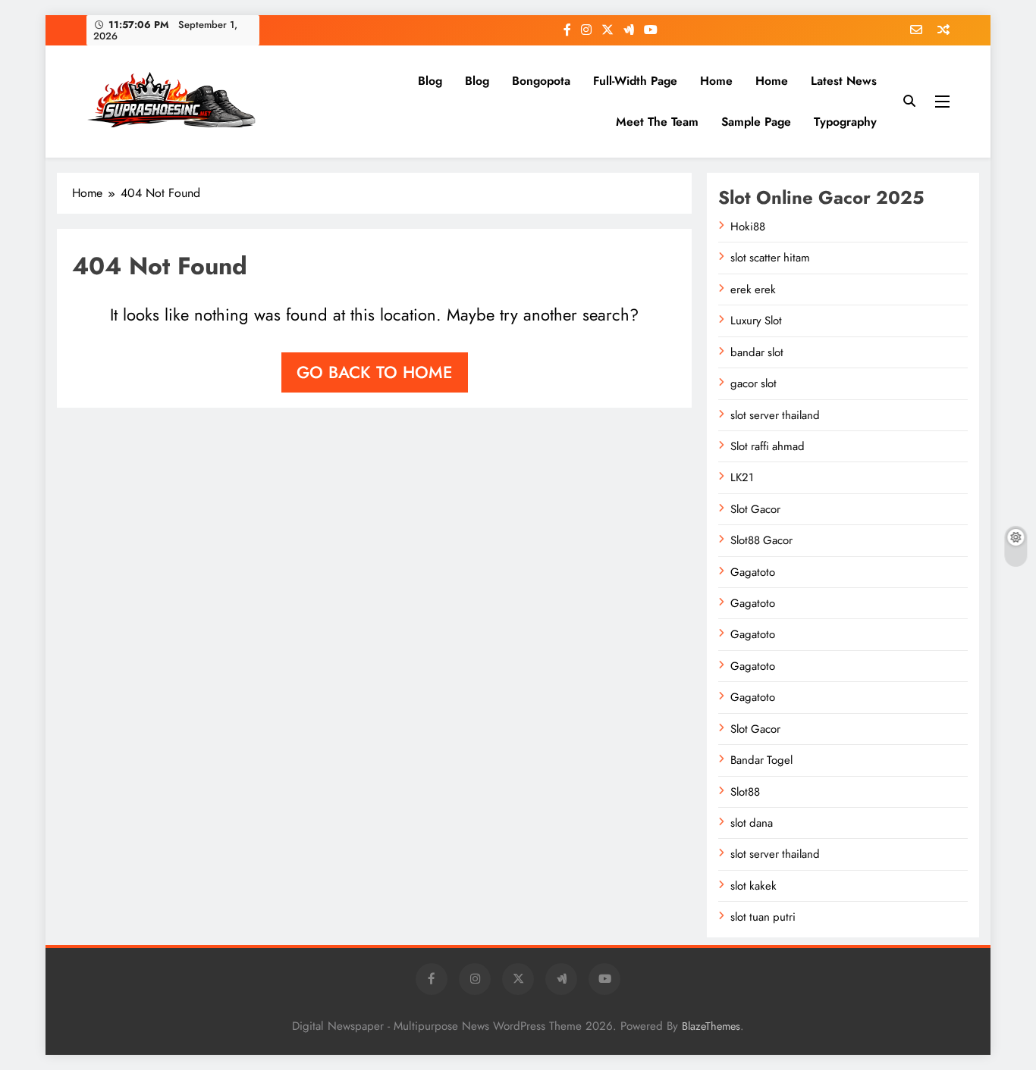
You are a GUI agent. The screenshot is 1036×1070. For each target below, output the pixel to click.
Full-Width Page (635, 80)
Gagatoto (752, 572)
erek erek (753, 289)
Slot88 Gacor (761, 540)
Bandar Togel (761, 760)
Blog (430, 80)
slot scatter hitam (770, 257)
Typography (845, 121)
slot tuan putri (763, 917)
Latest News (844, 80)
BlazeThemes (711, 1026)
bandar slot (756, 352)
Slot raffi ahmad (767, 446)
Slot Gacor (755, 509)
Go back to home (375, 372)
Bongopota (541, 80)
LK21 (742, 477)
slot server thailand (775, 415)
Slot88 (745, 792)
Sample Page (756, 121)
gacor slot (753, 383)
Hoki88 (747, 226)
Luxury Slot (756, 320)
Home (716, 80)
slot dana (751, 823)
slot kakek (753, 886)
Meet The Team (657, 121)
